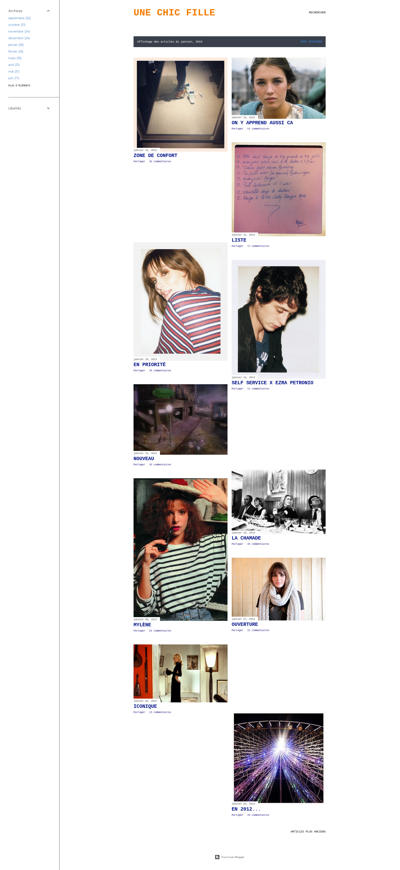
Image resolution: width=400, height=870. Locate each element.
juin (13, 78)
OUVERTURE (245, 624)
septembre (19, 18)
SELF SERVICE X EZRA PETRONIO (272, 383)
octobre (16, 25)
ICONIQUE (145, 706)
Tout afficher (311, 41)
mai (13, 71)
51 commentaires (258, 128)
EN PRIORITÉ (150, 365)
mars (14, 58)
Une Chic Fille (174, 13)
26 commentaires (160, 161)
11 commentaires (258, 388)
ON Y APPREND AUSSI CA (262, 123)
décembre (18, 38)
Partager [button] (139, 161)
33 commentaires (160, 464)
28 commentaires (258, 544)
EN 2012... (246, 809)
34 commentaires (160, 370)
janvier (15, 45)
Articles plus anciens (308, 831)
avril (13, 65)
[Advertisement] (181, 202)
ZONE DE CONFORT (155, 155)
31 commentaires (258, 630)
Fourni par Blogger (232, 857)
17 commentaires (258, 246)
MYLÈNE (142, 625)
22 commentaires (160, 630)
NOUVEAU (144, 459)
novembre (18, 31)
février (15, 51)
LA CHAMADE (246, 538)
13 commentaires (160, 712)
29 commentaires (258, 815)
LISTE (239, 240)
